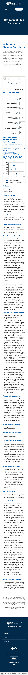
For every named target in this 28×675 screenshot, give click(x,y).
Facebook (15, 649)
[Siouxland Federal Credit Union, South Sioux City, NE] (14, 4)
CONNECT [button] (7, 633)
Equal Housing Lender (14, 662)
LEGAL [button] (6, 637)
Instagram (12, 649)
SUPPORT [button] (7, 641)
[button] (14, 92)
